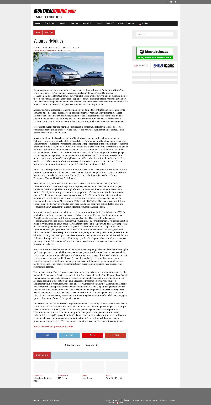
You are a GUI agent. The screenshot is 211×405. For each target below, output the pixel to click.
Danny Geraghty (49, 51)
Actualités (49, 23)
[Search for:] (154, 34)
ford (45, 47)
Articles (74, 23)
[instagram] (176, 1)
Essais (99, 23)
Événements (62, 23)
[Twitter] (171, 1)
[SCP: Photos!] (69, 371)
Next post (90, 345)
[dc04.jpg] (68, 84)
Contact (131, 23)
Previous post (73, 345)
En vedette (110, 23)
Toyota (76, 47)
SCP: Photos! (62, 378)
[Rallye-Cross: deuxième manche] (44, 371)
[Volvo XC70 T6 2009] (117, 371)
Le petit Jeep (87, 378)
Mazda (58, 47)
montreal (67, 47)
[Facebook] (167, 1)
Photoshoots (87, 23)
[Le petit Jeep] (93, 371)
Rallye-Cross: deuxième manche (42, 379)
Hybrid (51, 47)
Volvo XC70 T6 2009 (114, 378)
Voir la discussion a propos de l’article (53, 326)
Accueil (38, 23)
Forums (121, 23)
